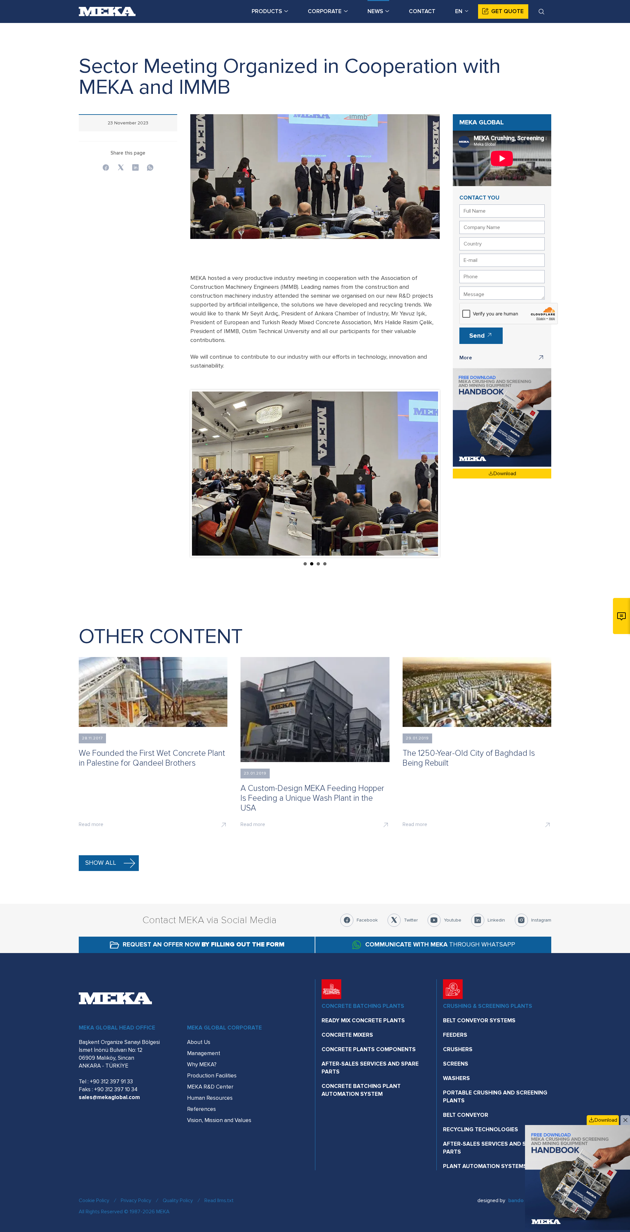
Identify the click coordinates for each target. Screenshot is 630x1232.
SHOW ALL (100, 863)
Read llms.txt (219, 1200)
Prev (200, 473)
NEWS (375, 11)
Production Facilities (212, 1075)
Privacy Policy (136, 1200)
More (465, 357)
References (201, 1109)
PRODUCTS (267, 11)
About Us (198, 1042)
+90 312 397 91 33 (111, 1081)
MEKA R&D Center (210, 1086)
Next (429, 473)
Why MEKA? (202, 1064)
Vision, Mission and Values (219, 1120)
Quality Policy (178, 1200)
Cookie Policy (94, 1200)
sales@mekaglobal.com (109, 1097)
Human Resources (210, 1097)
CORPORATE (325, 11)
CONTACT (422, 11)
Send (477, 336)
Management (203, 1053)
